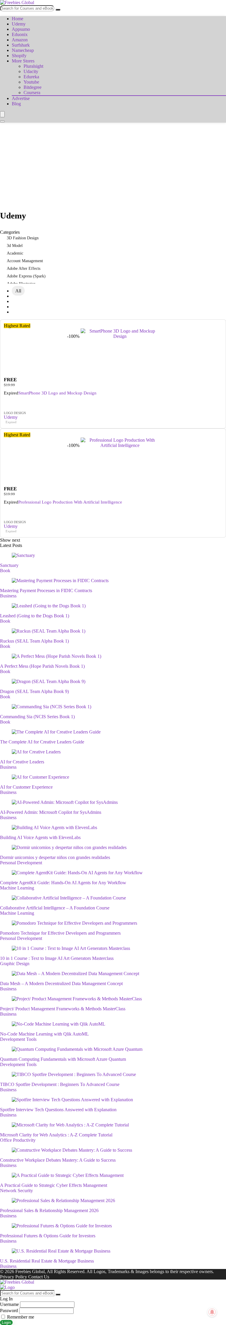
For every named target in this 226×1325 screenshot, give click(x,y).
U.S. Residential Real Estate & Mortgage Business (47, 1260)
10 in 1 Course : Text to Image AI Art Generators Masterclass (57, 958)
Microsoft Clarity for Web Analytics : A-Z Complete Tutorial (56, 1134)
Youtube (31, 81)
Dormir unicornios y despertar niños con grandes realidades (55, 857)
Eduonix (20, 34)
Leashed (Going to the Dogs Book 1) (34, 615)
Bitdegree (32, 87)
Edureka (31, 76)
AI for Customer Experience (26, 787)
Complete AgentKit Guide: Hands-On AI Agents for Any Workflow (63, 882)
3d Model (15, 245)
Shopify (19, 55)
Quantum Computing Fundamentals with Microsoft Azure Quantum (63, 1059)
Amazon (20, 39)
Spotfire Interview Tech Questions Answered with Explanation (58, 1109)
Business (8, 595)
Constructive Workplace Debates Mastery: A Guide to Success (58, 1160)
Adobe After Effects (23, 268)
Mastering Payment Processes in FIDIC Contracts (46, 590)
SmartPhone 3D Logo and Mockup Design (57, 393)
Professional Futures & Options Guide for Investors (47, 1235)
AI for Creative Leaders (22, 761)
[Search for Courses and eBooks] (58, 10)
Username (9, 1304)
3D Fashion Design (23, 238)
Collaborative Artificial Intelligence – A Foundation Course (54, 907)
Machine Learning (17, 887)
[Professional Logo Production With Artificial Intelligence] (120, 445)
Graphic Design (14, 963)
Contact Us (38, 1276)
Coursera (32, 92)
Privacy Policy (13, 1276)
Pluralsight (33, 66)
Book (5, 570)
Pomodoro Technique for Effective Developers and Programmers (60, 933)
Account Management (25, 261)
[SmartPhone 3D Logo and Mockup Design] (120, 336)
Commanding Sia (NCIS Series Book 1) (37, 716)
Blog (16, 103)
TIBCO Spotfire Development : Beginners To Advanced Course (59, 1084)
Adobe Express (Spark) (26, 276)
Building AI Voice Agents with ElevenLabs (40, 837)
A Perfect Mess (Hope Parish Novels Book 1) (42, 666)
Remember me (20, 1316)
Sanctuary (9, 565)
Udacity (31, 71)
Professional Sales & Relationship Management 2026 (49, 1210)
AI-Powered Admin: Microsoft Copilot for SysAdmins (50, 812)
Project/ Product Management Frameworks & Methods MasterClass (62, 1008)
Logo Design (15, 413)
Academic (15, 253)
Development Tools (18, 1039)
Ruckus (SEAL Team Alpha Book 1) (34, 640)
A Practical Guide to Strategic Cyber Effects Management (53, 1185)
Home (17, 18)
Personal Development (21, 862)
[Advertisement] (113, 167)
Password (9, 1310)
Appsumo (21, 29)
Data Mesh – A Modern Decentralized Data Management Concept (61, 983)
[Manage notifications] (212, 1312)
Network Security (16, 1190)
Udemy (19, 23)
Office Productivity (18, 1140)
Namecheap (23, 50)
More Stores (23, 60)
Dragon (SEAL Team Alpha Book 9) (34, 691)
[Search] (2, 121)
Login (6, 1322)
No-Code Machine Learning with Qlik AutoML (44, 1033)
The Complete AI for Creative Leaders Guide (42, 741)
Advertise (21, 98)
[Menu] (2, 114)
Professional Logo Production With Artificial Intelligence (70, 502)
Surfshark (21, 45)
